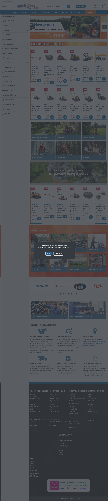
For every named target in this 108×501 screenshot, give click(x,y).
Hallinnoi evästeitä (59, 253)
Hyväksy (48, 253)
